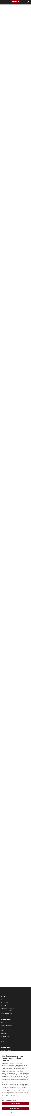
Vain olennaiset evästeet (15, 1108)
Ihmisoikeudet (4, 1039)
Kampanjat (4, 1005)
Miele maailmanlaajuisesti (7, 1028)
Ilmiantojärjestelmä (6, 1036)
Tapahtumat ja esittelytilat (7, 1008)
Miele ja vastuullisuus (6, 1025)
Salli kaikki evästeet (15, 1103)
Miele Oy (4, 1100)
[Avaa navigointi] (2, 2)
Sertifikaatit (4, 1041)
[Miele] (15, 1)
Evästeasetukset (15, 1112)
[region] (15, 1083)
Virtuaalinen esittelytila (7, 1010)
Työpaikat (3, 1033)
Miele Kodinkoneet (6, 1050)
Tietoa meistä (4, 1022)
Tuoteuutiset (4, 1002)
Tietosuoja (8, 1100)
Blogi (2, 999)
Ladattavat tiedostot (6, 1013)
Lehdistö (3, 1030)
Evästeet (14, 1100)
